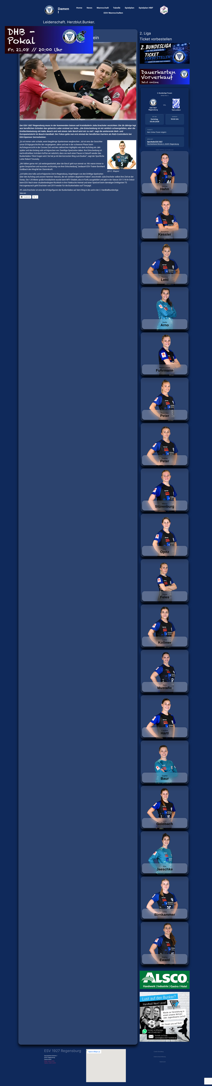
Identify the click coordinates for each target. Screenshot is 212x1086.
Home (79, 8)
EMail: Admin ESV (49, 1061)
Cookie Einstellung (159, 1051)
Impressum (163, 1061)
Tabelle (116, 8)
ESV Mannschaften (113, 13)
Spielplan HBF (146, 8)
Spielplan (129, 8)
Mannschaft (103, 8)
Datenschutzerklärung (160, 1056)
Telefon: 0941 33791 (50, 1063)
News (89, 8)
